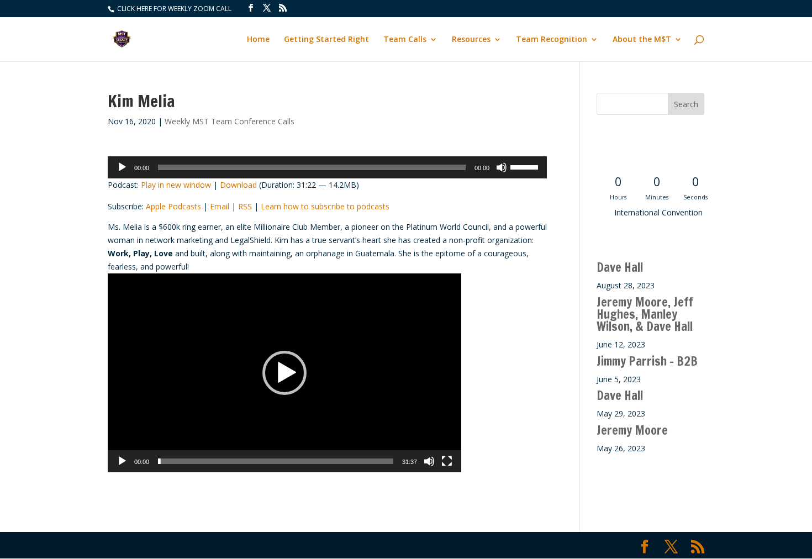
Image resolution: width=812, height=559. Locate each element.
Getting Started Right (326, 39)
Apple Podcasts (173, 206)
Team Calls (404, 39)
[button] (284, 373)
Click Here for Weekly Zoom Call (173, 8)
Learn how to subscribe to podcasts (325, 206)
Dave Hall (620, 267)
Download (238, 185)
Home (258, 39)
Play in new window (176, 185)
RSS (245, 206)
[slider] (525, 166)
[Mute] (501, 167)
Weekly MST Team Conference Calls (229, 121)
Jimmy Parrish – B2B (647, 361)
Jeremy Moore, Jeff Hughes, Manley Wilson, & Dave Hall (645, 314)
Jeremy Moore (632, 430)
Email (219, 206)
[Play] (122, 167)
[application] (327, 167)
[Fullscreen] (446, 461)
